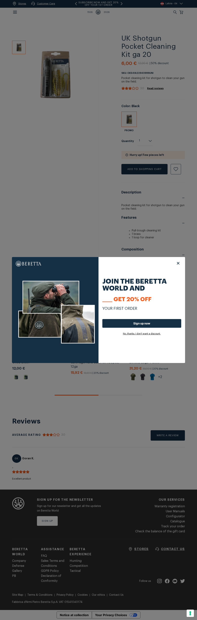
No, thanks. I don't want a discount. (142, 334)
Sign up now (141, 323)
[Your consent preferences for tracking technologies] (190, 613)
